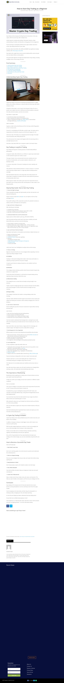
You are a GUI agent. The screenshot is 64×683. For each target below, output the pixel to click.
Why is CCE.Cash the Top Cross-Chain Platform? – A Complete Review (21, 601)
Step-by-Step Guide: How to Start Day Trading (16, 68)
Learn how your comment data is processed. (27, 536)
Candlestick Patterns (11, 237)
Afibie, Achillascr (32, 353)
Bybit (27, 119)
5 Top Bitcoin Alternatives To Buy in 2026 (15, 649)
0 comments (41, 10)
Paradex (24, 120)
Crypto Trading (35, 10)
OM (13, 50)
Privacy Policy (30, 670)
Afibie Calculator (33, 334)
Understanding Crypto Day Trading (14, 65)
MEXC (24, 119)
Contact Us (29, 666)
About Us (29, 664)
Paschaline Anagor (25, 10)
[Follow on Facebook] (28, 680)
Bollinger (10, 242)
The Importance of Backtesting (13, 69)
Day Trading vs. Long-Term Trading (14, 66)
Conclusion (9, 73)
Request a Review (31, 668)
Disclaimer (29, 674)
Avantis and (19, 120)
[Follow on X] (30, 680)
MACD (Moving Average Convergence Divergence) (18, 241)
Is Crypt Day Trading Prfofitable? (14, 70)
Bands (13, 242)
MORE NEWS (32, 657)
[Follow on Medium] (36, 680)
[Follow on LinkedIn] (32, 680)
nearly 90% (20, 50)
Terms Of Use (30, 672)
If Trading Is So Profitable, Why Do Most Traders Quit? (18, 642)
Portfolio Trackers (11, 352)
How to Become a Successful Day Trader (15, 71)
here (12, 198)
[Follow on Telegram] (34, 680)
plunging (16, 50)
